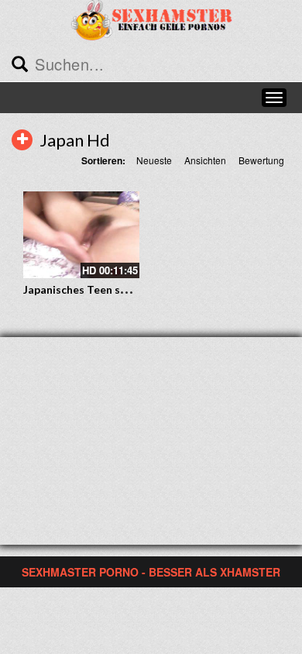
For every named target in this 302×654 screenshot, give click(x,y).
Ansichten (205, 160)
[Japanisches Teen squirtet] (81, 235)
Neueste (154, 160)
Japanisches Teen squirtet (90, 289)
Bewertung (261, 160)
